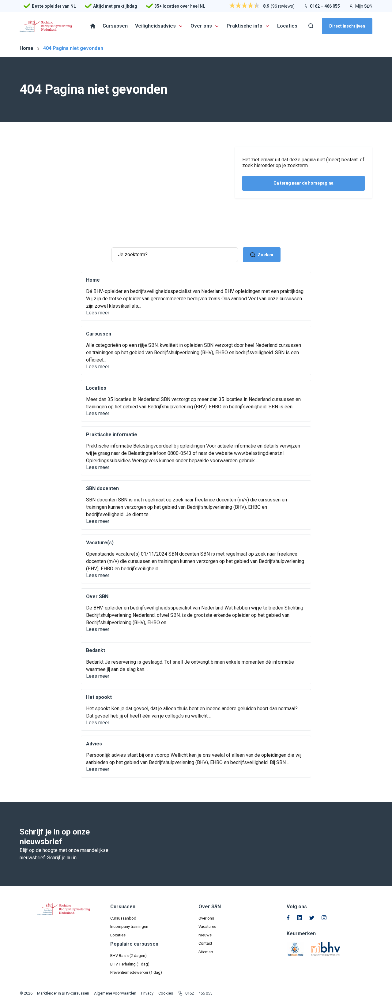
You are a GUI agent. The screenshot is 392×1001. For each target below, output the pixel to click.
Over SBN (97, 596)
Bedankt (95, 650)
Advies (94, 744)
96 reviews (282, 6)
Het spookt (99, 697)
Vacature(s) (100, 542)
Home (93, 280)
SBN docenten (102, 488)
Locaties (96, 388)
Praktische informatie (111, 434)
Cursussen (98, 334)
